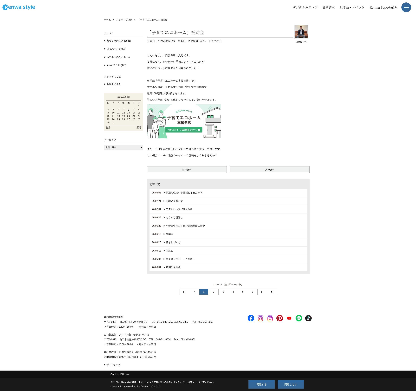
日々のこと (215, 41)
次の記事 (269, 169)
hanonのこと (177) (116, 65)
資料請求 (328, 7)
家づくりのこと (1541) (118, 40)
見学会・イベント (352, 7)
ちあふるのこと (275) (118, 57)
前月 (108, 127)
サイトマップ (113, 365)
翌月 (138, 127)
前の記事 (186, 169)
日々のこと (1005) (116, 48)
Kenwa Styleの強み (383, 7)
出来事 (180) (113, 84)
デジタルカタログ (305, 7)
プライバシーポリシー (185, 382)
